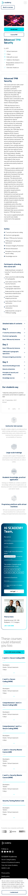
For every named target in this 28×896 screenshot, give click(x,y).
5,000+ (13, 572)
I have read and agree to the (14, 586)
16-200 (11, 569)
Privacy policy (5, 873)
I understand (14, 892)
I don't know (20, 572)
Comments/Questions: (10, 577)
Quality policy (5, 876)
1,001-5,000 (7, 572)
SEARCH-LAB (5, 868)
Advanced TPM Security (10, 556)
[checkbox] (5, 585)
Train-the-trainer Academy (9, 865)
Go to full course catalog (12, 652)
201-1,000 (17, 569)
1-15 (6, 569)
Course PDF (14, 34)
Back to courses (8, 7)
